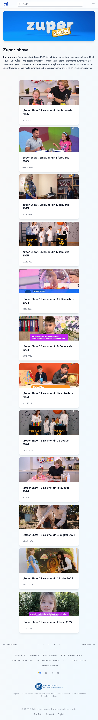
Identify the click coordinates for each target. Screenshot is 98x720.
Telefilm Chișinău (78, 660)
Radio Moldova (50, 655)
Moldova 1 (20, 655)
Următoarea (86, 644)
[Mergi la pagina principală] (6, 4)
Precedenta (12, 644)
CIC (64, 660)
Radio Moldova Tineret (72, 655)
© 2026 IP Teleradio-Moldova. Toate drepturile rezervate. (49, 709)
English (61, 714)
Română (37, 714)
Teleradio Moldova (49, 665)
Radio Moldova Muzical (22, 660)
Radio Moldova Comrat (48, 660)
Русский (50, 714)
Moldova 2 (34, 655)
